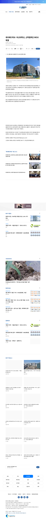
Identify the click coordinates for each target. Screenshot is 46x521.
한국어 (27, 4)
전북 (7, 486)
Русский (38, 4)
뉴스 (6, 11)
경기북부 (17, 483)
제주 (38, 486)
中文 (36, 4)
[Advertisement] (23, 25)
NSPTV (30, 11)
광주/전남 (7, 479)
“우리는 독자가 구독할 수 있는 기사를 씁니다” (23, 1)
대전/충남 (18, 479)
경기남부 (7, 483)
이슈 (27, 11)
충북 (38, 483)
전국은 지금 (11, 11)
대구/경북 (28, 476)
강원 (28, 483)
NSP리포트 (17, 11)
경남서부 (28, 486)
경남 (18, 486)
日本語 (33, 4)
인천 (38, 476)
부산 (18, 476)
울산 (28, 479)
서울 (7, 476)
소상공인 (23, 11)
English (30, 4)
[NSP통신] (23, 8)
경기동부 (38, 479)
